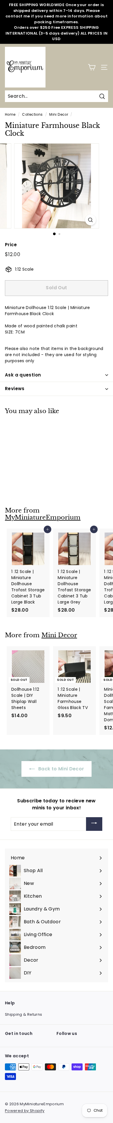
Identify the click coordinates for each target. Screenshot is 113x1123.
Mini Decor (58, 114)
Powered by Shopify (24, 1110)
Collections (32, 114)
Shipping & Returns (23, 1014)
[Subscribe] (94, 824)
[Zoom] (90, 220)
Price (11, 245)
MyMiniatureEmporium (43, 517)
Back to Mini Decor (60, 768)
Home (10, 114)
